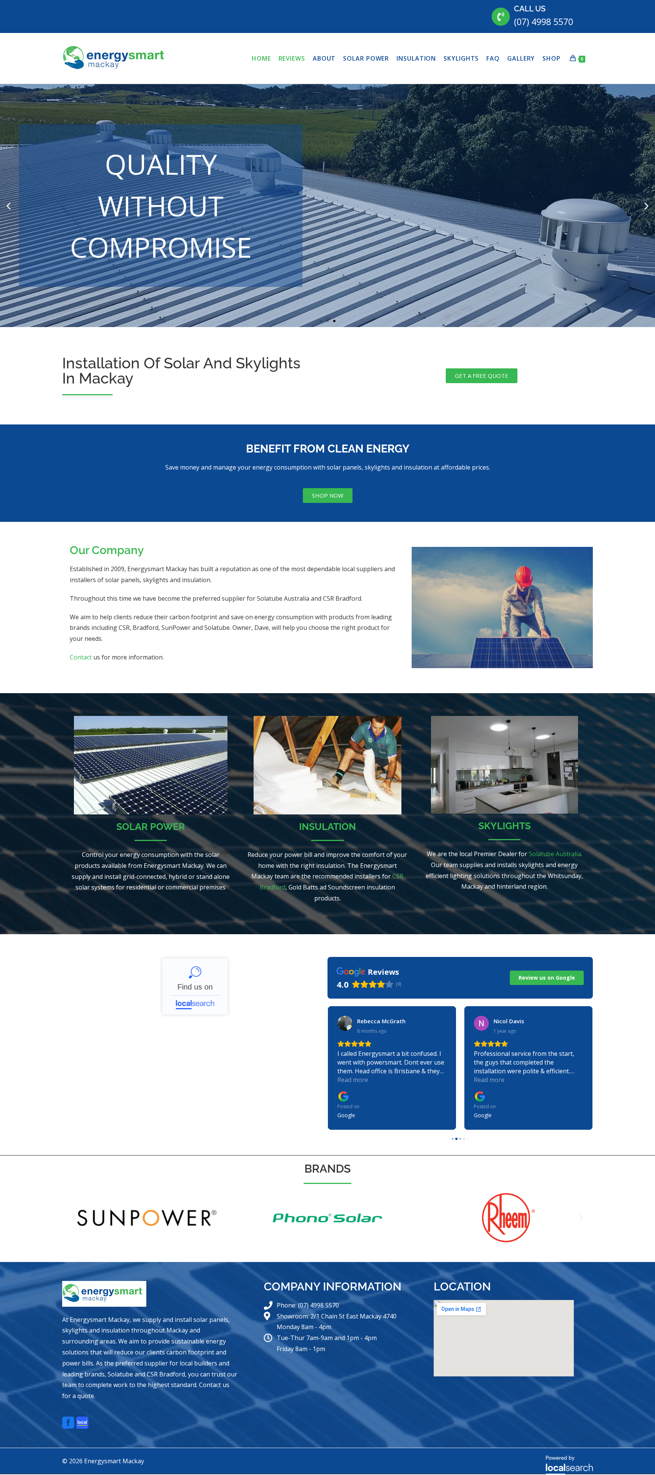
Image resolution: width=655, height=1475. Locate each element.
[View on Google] (345, 1023)
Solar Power (150, 826)
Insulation (327, 826)
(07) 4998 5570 (543, 22)
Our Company (107, 550)
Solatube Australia (555, 854)
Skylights (504, 825)
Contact (81, 657)
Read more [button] (352, 1080)
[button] (8, 205)
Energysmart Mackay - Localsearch (195, 986)
